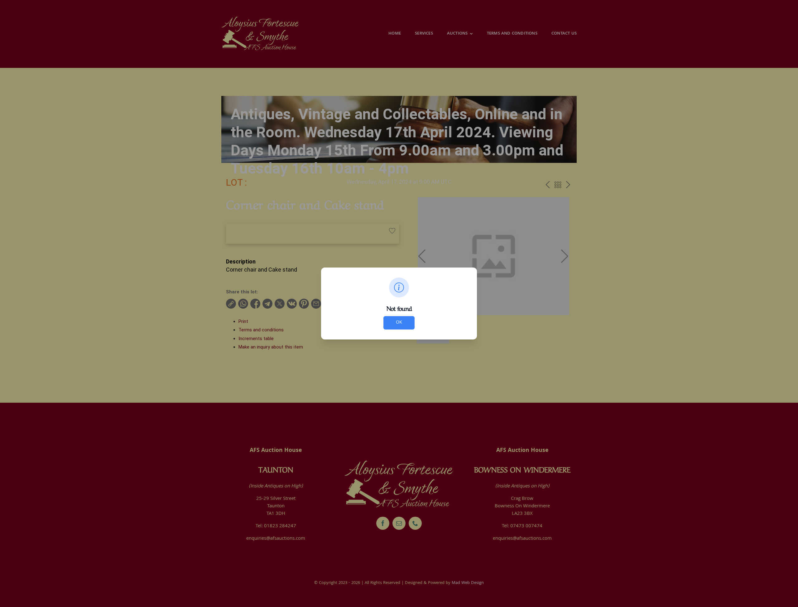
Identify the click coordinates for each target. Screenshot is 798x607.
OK (399, 322)
